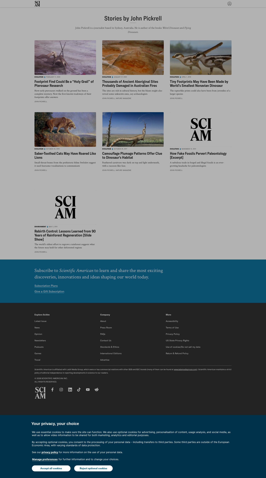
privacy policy (50, 452)
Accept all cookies (51, 468)
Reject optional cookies (93, 468)
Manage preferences (45, 459)
